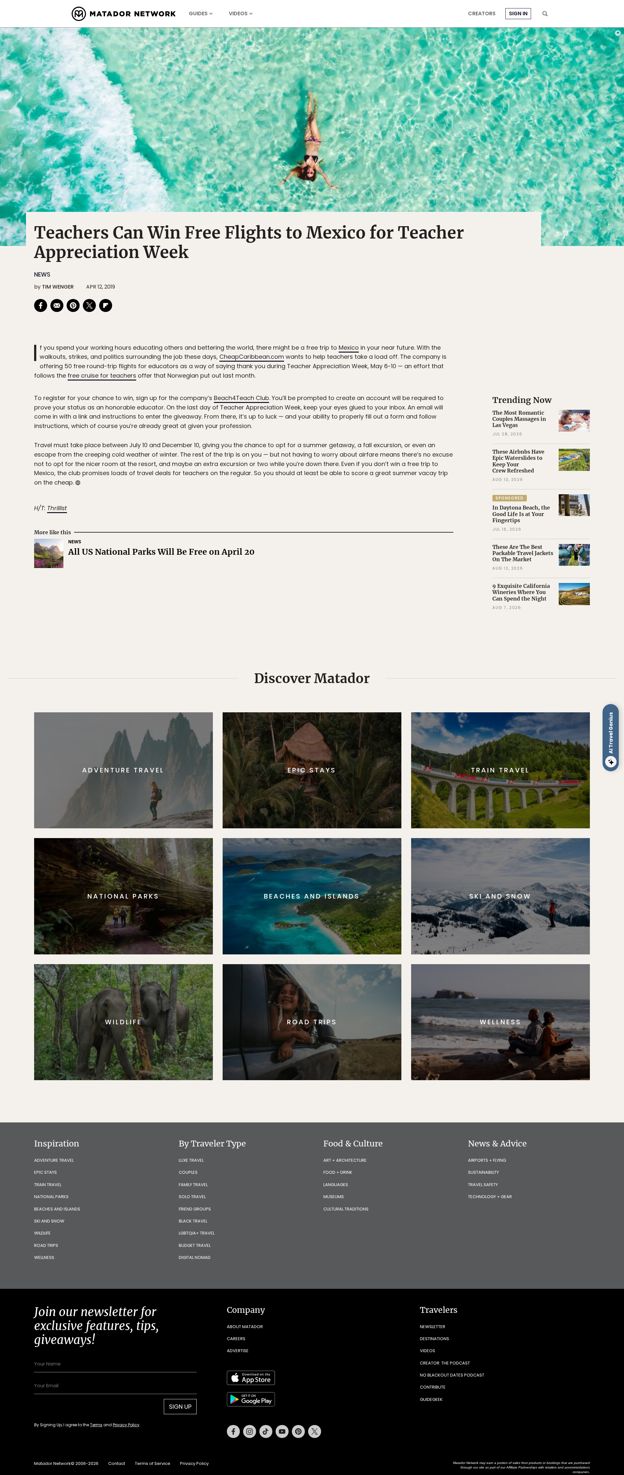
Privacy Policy (351, 781)
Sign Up (377, 765)
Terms (321, 781)
